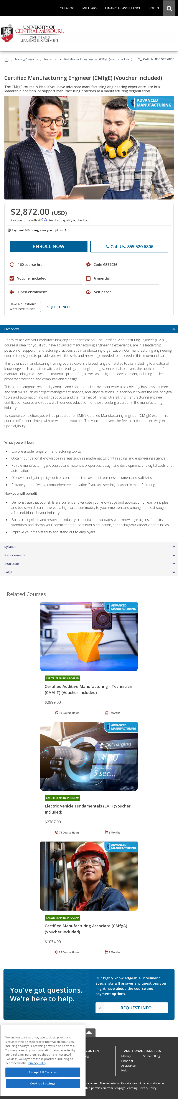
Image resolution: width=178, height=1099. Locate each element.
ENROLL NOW (48, 246)
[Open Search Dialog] (169, 8)
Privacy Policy (148, 1088)
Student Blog (151, 1056)
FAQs (8, 572)
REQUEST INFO (58, 307)
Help (124, 1070)
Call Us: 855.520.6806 (156, 59)
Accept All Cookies (43, 1072)
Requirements (15, 555)
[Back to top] (89, 1050)
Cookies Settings (43, 1083)
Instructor (11, 563)
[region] (43, 1060)
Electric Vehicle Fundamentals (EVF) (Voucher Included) (87, 809)
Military (126, 1056)
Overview (11, 329)
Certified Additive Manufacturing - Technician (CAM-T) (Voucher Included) (88, 689)
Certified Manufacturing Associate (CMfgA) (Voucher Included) (86, 928)
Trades (48, 59)
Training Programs (26, 59)
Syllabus (10, 546)
